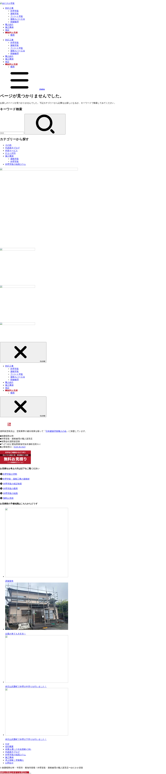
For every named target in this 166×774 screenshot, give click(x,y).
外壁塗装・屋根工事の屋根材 (16, 479)
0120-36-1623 (19, 447)
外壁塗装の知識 (10, 493)
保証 (7, 30)
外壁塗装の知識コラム (15, 164)
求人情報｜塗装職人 (14, 760)
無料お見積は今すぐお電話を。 (14, 772)
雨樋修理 (14, 22)
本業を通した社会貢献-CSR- (18, 749)
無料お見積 (8, 498)
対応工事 (9, 8)
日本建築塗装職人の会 (56, 431)
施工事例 (9, 27)
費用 (12, 35)
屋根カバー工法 (17, 19)
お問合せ (9, 763)
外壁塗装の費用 (10, 488)
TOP (7, 744)
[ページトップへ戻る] (30, 773)
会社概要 (9, 746)
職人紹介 (9, 24)
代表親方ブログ (12, 148)
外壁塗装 (14, 11)
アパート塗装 (16, 16)
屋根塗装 (14, 13)
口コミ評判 (10, 153)
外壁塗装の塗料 (10, 474)
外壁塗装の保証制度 (12, 484)
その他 (8, 145)
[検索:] (12, 133)
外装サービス (11, 150)
